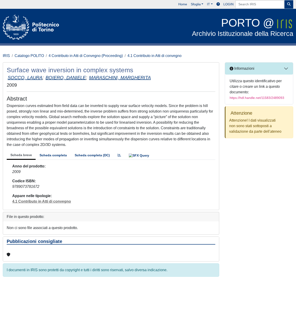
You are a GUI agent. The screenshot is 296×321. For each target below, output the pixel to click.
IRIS (6, 56)
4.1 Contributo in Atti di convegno (154, 56)
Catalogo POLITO (29, 56)
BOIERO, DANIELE (66, 77)
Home (182, 4)
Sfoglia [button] (196, 4)
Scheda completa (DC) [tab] (92, 155)
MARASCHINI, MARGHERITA (120, 77)
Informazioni (243, 68)
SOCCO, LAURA (25, 77)
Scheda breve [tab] (21, 155)
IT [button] (208, 4)
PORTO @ (242, 27)
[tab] (119, 155)
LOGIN (228, 4)
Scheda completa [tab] (53, 155)
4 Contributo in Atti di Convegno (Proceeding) (86, 56)
